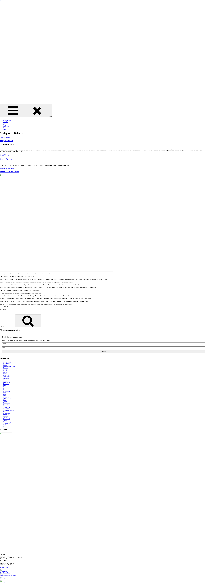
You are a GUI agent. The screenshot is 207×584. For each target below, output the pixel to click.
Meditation (6, 397)
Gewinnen (6, 378)
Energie (5, 370)
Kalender (5, 387)
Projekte (5, 127)
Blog (4, 125)
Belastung (5, 368)
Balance (5, 365)
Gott (4, 379)
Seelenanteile (6, 407)
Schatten (5, 405)
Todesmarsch (6, 419)
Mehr (4, 129)
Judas (4, 385)
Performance (6, 403)
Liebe (4, 395)
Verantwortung (7, 422)
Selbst (4, 411)
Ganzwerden (6, 375)
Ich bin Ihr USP (4, 99)
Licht (4, 394)
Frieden (5, 373)
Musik (4, 400)
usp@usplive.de (4, 567)
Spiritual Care (6, 413)
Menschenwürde (7, 398)
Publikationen (6, 126)
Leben (4, 389)
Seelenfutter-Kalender (8, 410)
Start (4, 119)
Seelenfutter (6, 408)
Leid (4, 392)
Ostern (5, 401)
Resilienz (5, 404)
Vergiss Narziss (6, 141)
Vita (4, 123)
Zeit (4, 426)
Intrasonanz (6, 384)
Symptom (5, 416)
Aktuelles (5, 122)
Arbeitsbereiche (7, 120)
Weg (4, 424)
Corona (5, 369)
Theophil (5, 417)
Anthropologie (7, 362)
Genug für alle (6, 159)
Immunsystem (6, 382)
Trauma (5, 420)
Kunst (4, 388)
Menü (50, 116)
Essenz (5, 372)
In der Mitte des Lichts (9, 171)
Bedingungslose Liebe (9, 366)
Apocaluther (6, 363)
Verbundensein (7, 423)
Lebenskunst (6, 391)
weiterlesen (3, 154)
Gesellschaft (6, 376)
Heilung (5, 381)
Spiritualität (6, 414)
